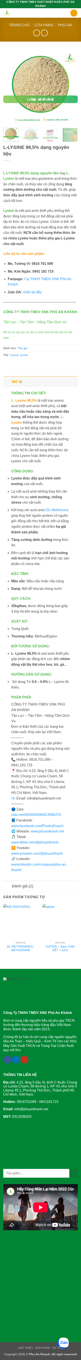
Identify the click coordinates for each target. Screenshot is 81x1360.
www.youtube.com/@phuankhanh (37, 853)
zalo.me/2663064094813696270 (36, 815)
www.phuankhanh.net (47, 831)
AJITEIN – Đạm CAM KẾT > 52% (60, 948)
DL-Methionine (57, 510)
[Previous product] (44, 33)
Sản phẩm (42, 1347)
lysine (24, 355)
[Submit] (73, 1173)
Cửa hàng (44, 25)
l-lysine (14, 355)
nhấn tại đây (32, 292)
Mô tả (17, 381)
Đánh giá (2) (22, 886)
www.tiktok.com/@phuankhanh (35, 842)
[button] (67, 13)
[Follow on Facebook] (7, 1059)
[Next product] (36, 33)
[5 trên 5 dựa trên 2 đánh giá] (40, 166)
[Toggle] (7, 381)
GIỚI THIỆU (25, 1347)
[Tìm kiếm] (73, 13)
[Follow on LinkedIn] (16, 1059)
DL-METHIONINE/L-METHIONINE (21, 948)
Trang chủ (19, 25)
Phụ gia (65, 25)
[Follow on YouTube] (24, 1059)
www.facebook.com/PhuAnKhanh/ (37, 826)
